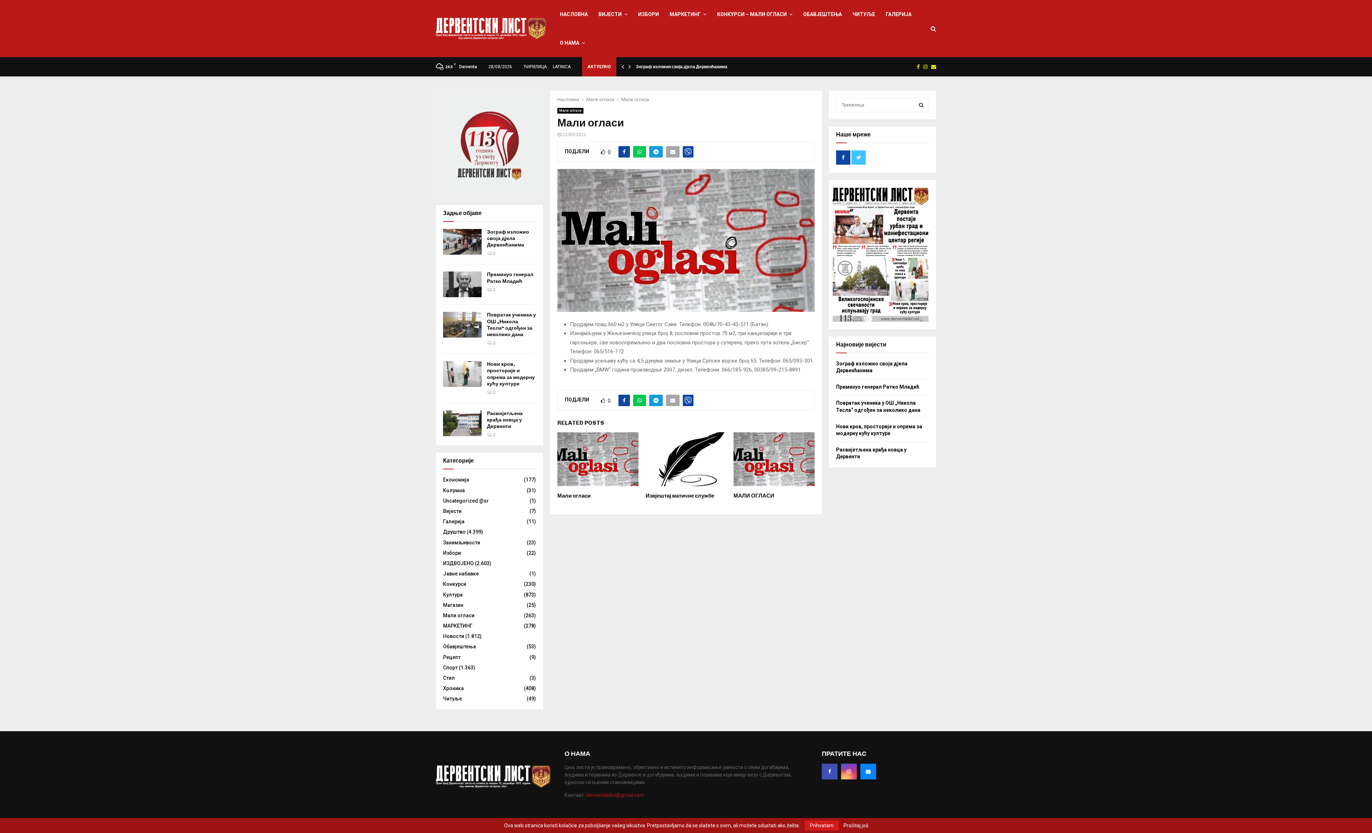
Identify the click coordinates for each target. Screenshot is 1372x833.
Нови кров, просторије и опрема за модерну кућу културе (511, 374)
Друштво (454, 532)
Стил (449, 678)
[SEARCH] (921, 105)
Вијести (610, 14)
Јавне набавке (461, 574)
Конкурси (454, 584)
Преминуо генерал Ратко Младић (510, 277)
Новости (453, 636)
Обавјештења (822, 14)
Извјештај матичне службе (680, 496)
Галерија (898, 14)
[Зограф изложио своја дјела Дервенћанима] (462, 242)
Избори (648, 14)
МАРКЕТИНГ (685, 14)
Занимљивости (461, 542)
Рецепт (452, 657)
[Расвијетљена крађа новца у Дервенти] (462, 423)
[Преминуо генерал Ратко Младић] (462, 284)
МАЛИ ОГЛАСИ (754, 496)
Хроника (453, 688)
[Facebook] (829, 771)
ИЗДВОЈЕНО (458, 563)
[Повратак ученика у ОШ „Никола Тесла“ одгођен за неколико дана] (462, 325)
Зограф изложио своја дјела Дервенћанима (681, 66)
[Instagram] (849, 771)
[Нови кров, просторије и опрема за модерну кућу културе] (462, 374)
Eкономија (456, 480)
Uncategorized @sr (466, 501)
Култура (453, 595)
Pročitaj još (856, 825)
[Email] (868, 771)
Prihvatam (822, 825)
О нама (569, 43)
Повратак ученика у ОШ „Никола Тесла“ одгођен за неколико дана (511, 325)
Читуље (863, 14)
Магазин (453, 605)
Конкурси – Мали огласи (752, 14)
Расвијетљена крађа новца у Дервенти (505, 419)
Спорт (450, 667)
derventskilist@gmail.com (615, 795)
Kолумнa (454, 490)
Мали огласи (570, 111)
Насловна (574, 14)
